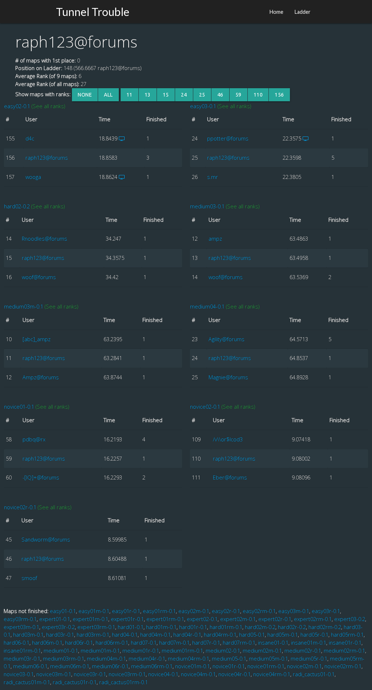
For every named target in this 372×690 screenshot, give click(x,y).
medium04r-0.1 (147, 658)
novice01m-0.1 (192, 666)
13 (148, 95)
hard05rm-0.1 (347, 634)
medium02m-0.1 (262, 650)
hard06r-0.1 (79, 642)
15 (166, 95)
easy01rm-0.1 (159, 611)
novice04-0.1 (163, 674)
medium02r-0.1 (302, 650)
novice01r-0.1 (229, 666)
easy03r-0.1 (326, 611)
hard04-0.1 (125, 634)
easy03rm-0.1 (20, 619)
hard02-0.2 (17, 206)
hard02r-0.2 (292, 627)
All (108, 95)
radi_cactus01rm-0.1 (123, 682)
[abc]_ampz (36, 339)
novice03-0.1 (19, 674)
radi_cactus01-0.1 (314, 674)
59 (238, 95)
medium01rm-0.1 (182, 650)
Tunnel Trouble (92, 11)
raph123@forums (46, 157)
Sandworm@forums (45, 539)
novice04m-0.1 (198, 674)
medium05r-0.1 (309, 658)
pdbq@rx (34, 439)
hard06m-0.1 (47, 642)
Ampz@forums (41, 377)
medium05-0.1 (229, 658)
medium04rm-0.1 (188, 658)
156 (279, 95)
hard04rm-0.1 (220, 634)
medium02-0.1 (223, 650)
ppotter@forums (227, 138)
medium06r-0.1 (110, 666)
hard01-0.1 (130, 627)
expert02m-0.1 (238, 619)
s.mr (212, 176)
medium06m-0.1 (69, 666)
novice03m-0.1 (53, 674)
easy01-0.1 (63, 611)
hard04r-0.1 (187, 634)
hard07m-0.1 (174, 642)
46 (220, 95)
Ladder (302, 12)
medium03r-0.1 (22, 658)
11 (129, 95)
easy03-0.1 (203, 106)
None (85, 95)
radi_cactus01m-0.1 (27, 682)
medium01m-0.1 (100, 650)
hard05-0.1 (252, 634)
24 (184, 95)
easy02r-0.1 (226, 611)
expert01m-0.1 (90, 619)
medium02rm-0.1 (344, 650)
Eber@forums (230, 477)
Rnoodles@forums (44, 238)
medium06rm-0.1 (152, 666)
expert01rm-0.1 (165, 619)
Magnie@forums (228, 377)
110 (258, 95)
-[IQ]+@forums (41, 477)
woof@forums (39, 277)
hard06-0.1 (16, 642)
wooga (33, 176)
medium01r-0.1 (140, 650)
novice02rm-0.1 (342, 666)
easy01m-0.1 (93, 611)
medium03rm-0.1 (63, 658)
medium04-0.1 (207, 306)
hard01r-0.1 (193, 627)
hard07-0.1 (144, 642)
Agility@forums (226, 339)
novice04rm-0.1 (271, 674)
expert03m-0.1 (21, 627)
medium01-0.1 (61, 650)
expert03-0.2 (349, 619)
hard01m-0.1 (161, 627)
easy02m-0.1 (193, 611)
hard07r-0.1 (206, 642)
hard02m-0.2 (260, 627)
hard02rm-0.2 (324, 627)
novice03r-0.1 (90, 674)
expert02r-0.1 (274, 619)
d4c (29, 138)
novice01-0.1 (19, 406)
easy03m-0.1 (293, 611)
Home (276, 12)
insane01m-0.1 (308, 642)
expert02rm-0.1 (313, 619)
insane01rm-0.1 (22, 650)
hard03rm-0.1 (93, 634)
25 (202, 95)
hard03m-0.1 (28, 634)
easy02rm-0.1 (259, 611)
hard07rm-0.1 (239, 642)
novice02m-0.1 (304, 666)
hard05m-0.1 (282, 634)
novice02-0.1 (205, 406)
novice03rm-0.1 (127, 674)
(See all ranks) (48, 106)
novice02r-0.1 (20, 507)
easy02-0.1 (17, 106)
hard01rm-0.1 (226, 627)
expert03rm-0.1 (96, 627)
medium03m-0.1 (23, 306)
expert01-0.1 (54, 619)
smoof (29, 578)
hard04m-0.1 (155, 634)
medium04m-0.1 (106, 658)
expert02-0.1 (202, 619)
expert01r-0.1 (127, 619)
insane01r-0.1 (345, 642)
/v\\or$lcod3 (228, 439)
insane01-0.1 (273, 642)
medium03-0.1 (207, 206)
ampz (215, 238)
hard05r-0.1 (314, 634)
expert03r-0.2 (58, 627)
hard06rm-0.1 (112, 642)
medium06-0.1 (30, 666)
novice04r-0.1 (234, 674)
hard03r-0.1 (60, 634)
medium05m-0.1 (268, 658)
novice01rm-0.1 (265, 666)
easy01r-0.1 (126, 611)
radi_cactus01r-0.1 (75, 682)
